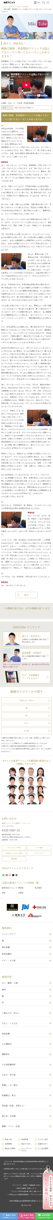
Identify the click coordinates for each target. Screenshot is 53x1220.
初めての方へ (26, 1144)
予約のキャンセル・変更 (14, 853)
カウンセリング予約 (14, 848)
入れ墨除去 (7, 1043)
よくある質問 (43, 1148)
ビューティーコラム (26, 1149)
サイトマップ (16, 1185)
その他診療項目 (9, 1064)
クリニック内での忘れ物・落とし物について (26, 1191)
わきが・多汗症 (9, 1074)
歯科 (4, 989)
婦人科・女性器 (9, 1116)
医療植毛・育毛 (9, 1095)
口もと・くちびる (10, 1023)
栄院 (3, 893)
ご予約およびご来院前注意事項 (18, 1194)
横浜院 (20, 888)
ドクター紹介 (43, 1139)
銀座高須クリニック (9, 888)
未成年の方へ (43, 1144)
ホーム (4, 6)
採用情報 (8, 1144)
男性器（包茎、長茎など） (14, 1105)
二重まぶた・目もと (11, 1013)
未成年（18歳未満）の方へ (32, 1185)
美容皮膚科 (7, 953)
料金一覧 (8, 1139)
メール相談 (39, 848)
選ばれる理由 (10, 1148)
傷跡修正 (6, 1054)
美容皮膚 (6, 1033)
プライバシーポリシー (37, 1194)
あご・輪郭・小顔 (10, 982)
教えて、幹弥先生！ (23, 6)
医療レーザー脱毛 (10, 1085)
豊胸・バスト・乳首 (11, 1126)
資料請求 (14, 859)
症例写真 (24, 1139)
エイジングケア (9, 934)
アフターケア (39, 853)
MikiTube (12, 6)
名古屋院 (38, 888)
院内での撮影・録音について (26, 1188)
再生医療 (6, 947)
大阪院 (20, 893)
